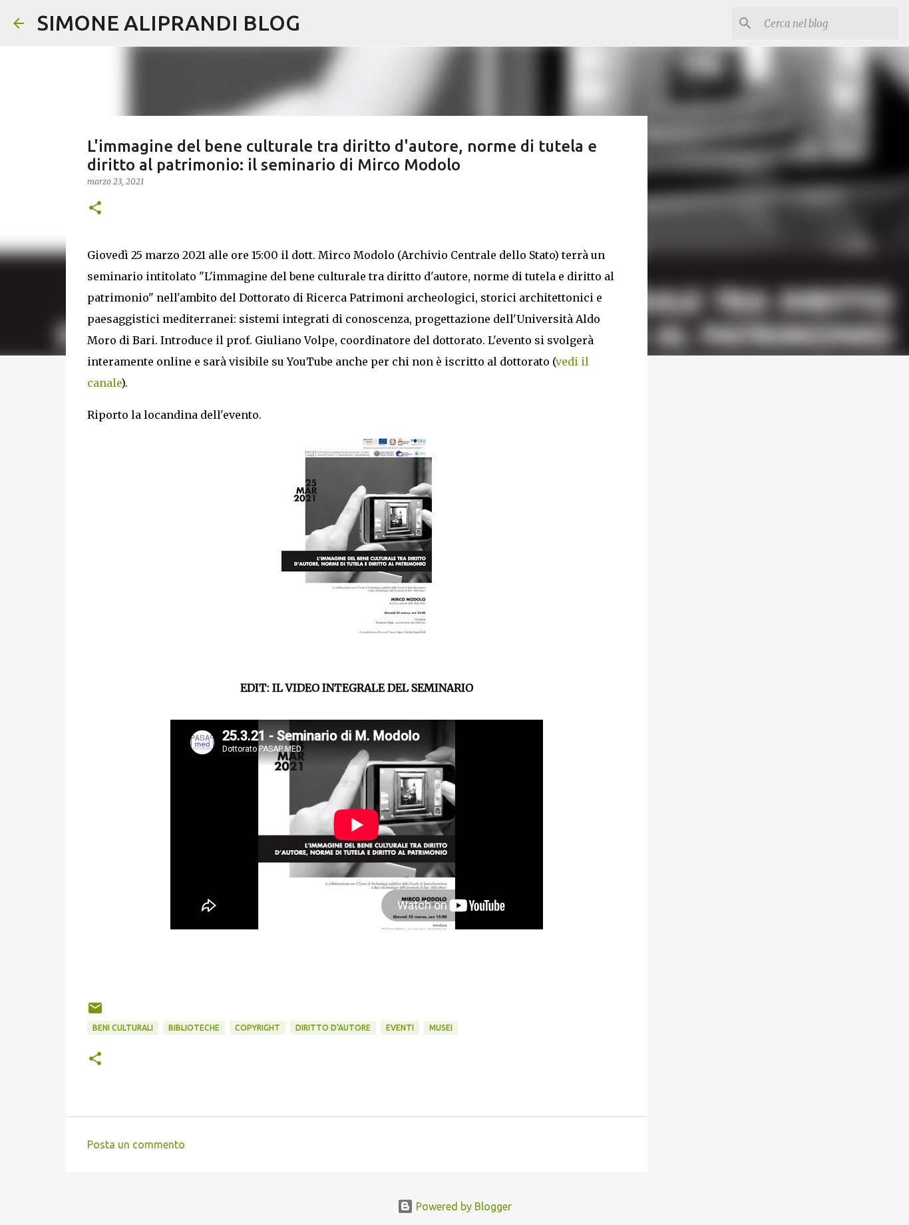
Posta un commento (136, 1144)
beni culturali (122, 1027)
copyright (257, 1027)
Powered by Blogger (462, 1206)
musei (441, 1027)
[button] (95, 209)
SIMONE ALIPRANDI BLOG (168, 23)
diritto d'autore (333, 1027)
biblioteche (194, 1027)
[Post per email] (95, 1013)
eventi (400, 1027)
